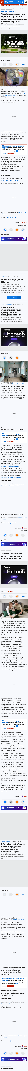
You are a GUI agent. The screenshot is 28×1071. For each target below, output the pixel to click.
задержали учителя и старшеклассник (13, 466)
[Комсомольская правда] (8, 2)
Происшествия (9, 304)
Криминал (6, 234)
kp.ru (25, 222)
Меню (2, 2)
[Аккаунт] (26, 2)
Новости (3, 304)
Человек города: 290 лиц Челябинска (10, 5)
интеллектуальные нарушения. (11, 477)
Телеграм (5, 214)
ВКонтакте (4, 180)
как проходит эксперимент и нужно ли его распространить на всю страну (13, 148)
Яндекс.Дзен (22, 212)
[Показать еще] (23, 64)
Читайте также (4, 276)
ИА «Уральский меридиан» (13, 94)
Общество (4, 153)
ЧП (4, 540)
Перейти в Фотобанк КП (18, 383)
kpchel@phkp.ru (11, 217)
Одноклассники (14, 180)
